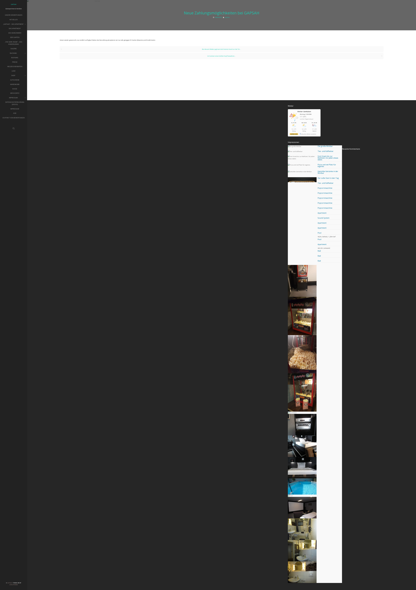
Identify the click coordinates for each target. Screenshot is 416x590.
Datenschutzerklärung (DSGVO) (14, 103)
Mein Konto (14, 93)
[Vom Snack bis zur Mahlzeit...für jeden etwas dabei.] (302, 157)
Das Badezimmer (14, 33)
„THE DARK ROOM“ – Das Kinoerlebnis (13, 43)
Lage (13, 71)
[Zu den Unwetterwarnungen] (294, 121)
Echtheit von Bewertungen (14, 118)
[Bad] (302, 529)
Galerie (14, 49)
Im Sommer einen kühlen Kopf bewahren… (221, 56)
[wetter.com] (294, 134)
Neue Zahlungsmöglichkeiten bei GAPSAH (221, 13)
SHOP (13, 75)
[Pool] (302, 486)
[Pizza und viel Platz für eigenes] (302, 165)
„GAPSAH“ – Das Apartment (13, 24)
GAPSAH (9, 583)
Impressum (13, 98)
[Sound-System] (302, 424)
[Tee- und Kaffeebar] (302, 151)
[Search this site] (14, 129)
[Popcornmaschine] (302, 278)
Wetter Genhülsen (304, 111)
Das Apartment (15, 28)
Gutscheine (14, 80)
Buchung (13, 53)
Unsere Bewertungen (13, 15)
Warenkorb (14, 84)
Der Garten (14, 37)
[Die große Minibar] (302, 146)
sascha (227, 17)
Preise (14, 62)
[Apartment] (302, 413)
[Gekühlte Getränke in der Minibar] (302, 171)
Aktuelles (13, 19)
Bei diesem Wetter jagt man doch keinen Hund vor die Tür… (221, 49)
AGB (14, 113)
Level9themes (13, 584)
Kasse (14, 89)
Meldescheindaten (14, 66)
